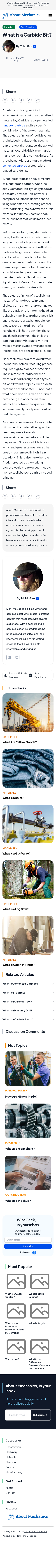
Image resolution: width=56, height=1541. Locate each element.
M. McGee (26, 46)
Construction (15, 1194)
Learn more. (28, 7)
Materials (9, 792)
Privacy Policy (8, 1536)
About (9, 1487)
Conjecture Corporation (35, 1531)
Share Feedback (40, 675)
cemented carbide (14, 165)
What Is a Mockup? (18, 1200)
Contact (10, 1492)
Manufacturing (16, 1090)
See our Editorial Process (18, 675)
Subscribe (28, 1246)
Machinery (9, 737)
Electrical (11, 1462)
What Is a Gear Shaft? (20, 1148)
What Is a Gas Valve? (16, 853)
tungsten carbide (13, 125)
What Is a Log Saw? (15, 909)
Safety (10, 1467)
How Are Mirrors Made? (21, 1096)
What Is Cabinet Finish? (18, 964)
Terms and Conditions (27, 1536)
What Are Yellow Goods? (19, 742)
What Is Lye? (12, 1359)
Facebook (11, 1508)
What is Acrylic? (38, 1323)
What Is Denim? (13, 797)
